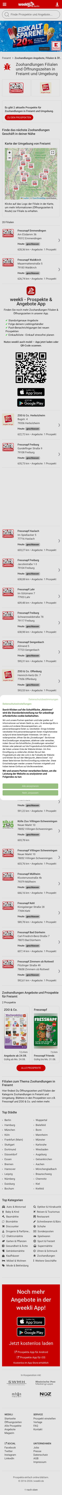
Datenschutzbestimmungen (43, 699)
